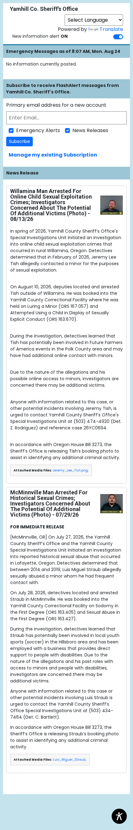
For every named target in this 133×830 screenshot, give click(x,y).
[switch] (118, 36)
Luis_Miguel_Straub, (69, 759)
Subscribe (19, 141)
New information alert (40, 36)
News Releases (90, 130)
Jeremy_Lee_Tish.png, (70, 470)
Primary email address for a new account (56, 105)
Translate (111, 29)
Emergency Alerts (38, 130)
